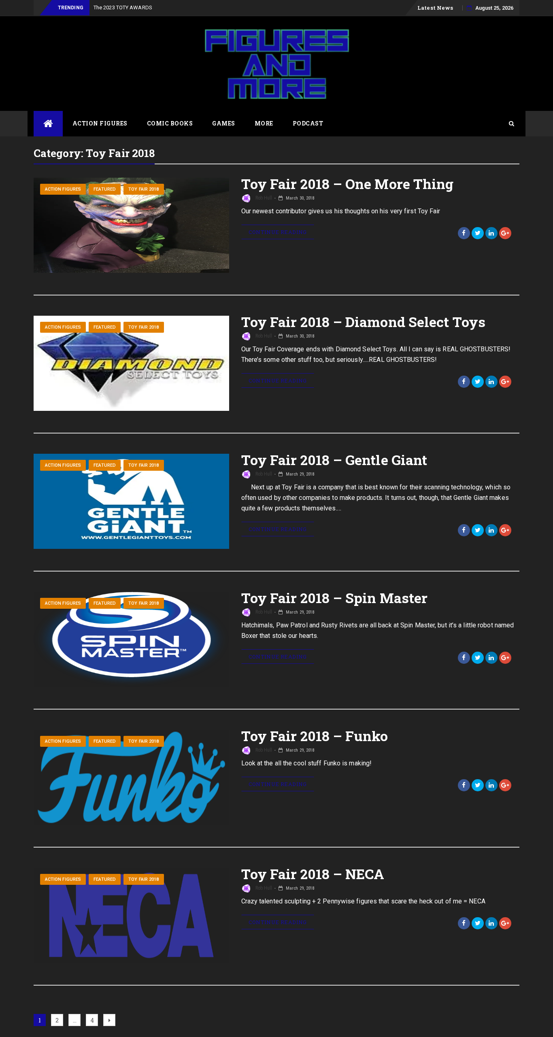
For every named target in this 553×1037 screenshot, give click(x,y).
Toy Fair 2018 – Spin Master (334, 598)
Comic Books (170, 123)
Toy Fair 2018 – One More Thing (347, 183)
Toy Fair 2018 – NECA (313, 874)
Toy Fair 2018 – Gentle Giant (334, 459)
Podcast (308, 123)
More (264, 123)
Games (223, 123)
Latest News (435, 7)
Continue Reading (278, 232)
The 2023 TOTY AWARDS (123, 7)
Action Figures (100, 123)
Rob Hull (263, 198)
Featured (105, 189)
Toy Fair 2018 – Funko (314, 736)
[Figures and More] (48, 123)
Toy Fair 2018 (143, 189)
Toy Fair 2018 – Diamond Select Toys (363, 321)
